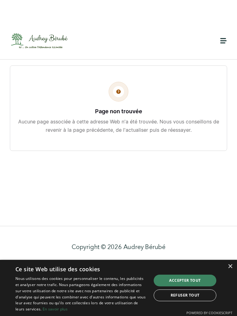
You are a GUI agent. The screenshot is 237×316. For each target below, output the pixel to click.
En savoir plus (55, 309)
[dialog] (118, 288)
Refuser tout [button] (185, 295)
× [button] (230, 266)
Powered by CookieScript (209, 312)
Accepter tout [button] (185, 280)
